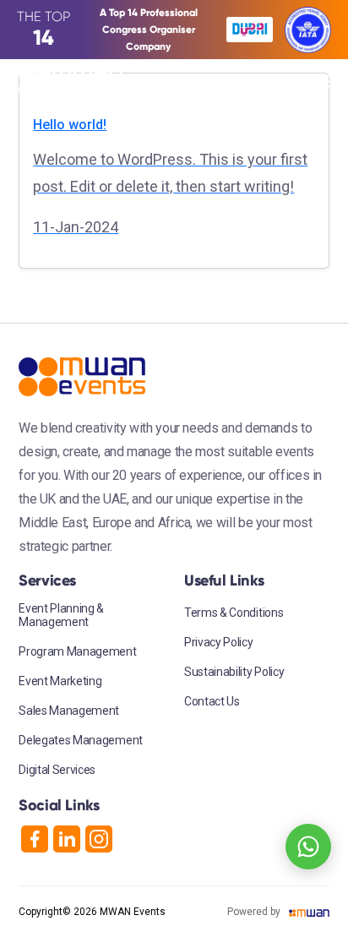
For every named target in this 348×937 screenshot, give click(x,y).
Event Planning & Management (61, 615)
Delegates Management (81, 740)
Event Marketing (60, 681)
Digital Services (57, 769)
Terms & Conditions (233, 612)
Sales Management (69, 710)
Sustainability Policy (234, 671)
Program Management (77, 651)
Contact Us (212, 701)
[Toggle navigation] (316, 81)
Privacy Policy (218, 642)
